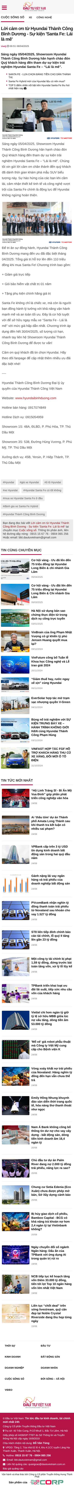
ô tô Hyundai (53, 482)
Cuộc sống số (12, 17)
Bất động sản (50, 1357)
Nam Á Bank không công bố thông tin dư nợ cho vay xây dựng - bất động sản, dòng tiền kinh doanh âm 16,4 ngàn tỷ (51, 1135)
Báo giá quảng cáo (13, 1468)
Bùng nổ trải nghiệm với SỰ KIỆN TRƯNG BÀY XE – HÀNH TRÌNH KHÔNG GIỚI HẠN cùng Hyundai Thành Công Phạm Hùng (51, 727)
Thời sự (10, 1345)
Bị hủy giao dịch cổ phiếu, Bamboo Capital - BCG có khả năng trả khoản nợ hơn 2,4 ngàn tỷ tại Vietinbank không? (50, 1221)
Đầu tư (45, 1345)
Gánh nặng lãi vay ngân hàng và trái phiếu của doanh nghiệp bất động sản (50, 879)
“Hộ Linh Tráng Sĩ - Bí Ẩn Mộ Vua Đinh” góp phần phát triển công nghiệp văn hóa (51, 794)
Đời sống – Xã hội (53, 1379)
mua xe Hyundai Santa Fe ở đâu (23, 498)
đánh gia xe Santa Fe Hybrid (21, 506)
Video (8, 1390)
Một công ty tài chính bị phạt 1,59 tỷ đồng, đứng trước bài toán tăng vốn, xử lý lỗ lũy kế (51, 962)
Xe (30, 17)
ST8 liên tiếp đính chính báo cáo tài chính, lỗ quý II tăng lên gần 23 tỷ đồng (51, 936)
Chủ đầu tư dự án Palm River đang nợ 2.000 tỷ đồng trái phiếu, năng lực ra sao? (51, 1164)
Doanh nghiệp (14, 1368)
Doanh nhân (49, 1368)
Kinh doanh (12, 1357)
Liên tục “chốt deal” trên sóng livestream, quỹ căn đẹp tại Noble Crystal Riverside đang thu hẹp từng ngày (51, 1313)
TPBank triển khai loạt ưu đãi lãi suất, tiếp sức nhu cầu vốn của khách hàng (51, 989)
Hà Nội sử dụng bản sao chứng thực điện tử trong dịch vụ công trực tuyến (49, 614)
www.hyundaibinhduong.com (35, 398)
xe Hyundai (11, 490)
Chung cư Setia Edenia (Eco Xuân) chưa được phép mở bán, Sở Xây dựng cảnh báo (51, 1191)
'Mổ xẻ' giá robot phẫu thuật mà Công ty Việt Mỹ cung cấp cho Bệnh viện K (51, 1045)
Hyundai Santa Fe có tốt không (43, 490)
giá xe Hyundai (30, 482)
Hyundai (9, 482)
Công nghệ (44, 17)
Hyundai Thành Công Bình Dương (24, 514)
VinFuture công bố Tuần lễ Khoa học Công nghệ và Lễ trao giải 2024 (50, 661)
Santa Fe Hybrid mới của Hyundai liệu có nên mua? (37, 81)
